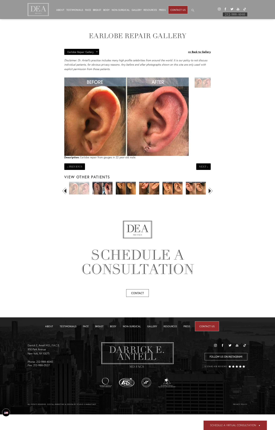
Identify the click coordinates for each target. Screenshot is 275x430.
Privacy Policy (240, 404)
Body (106, 9)
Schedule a (137, 262)
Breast (97, 9)
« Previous (74, 166)
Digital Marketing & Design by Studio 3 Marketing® (71, 404)
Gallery (137, 9)
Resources (150, 9)
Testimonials (74, 9)
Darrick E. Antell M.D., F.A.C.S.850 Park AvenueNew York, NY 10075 (44, 349)
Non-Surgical (121, 9)
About (60, 9)
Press (162, 9)
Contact (137, 293)
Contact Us (178, 9)
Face (88, 9)
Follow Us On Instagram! (226, 356)
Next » (203, 166)
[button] (219, 9)
